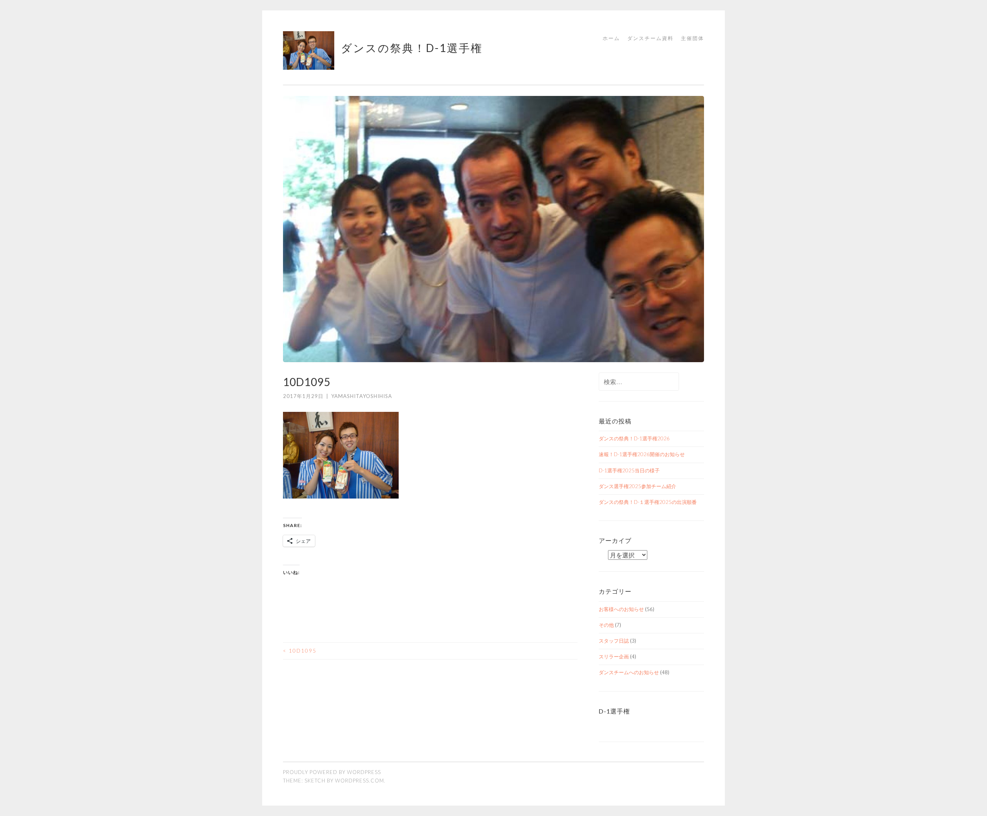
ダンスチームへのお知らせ (629, 672)
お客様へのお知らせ (621, 609)
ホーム (611, 38)
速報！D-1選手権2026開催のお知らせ (642, 454)
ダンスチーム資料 (650, 38)
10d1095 (300, 651)
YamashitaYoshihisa (361, 396)
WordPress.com (359, 780)
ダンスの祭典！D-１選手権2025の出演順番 (648, 502)
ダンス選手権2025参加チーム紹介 (637, 486)
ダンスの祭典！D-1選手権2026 (634, 438)
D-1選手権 (614, 711)
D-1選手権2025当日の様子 (629, 470)
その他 (606, 625)
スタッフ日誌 (614, 641)
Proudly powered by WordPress (332, 772)
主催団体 (692, 38)
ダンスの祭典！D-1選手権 (412, 47)
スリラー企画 (614, 656)
